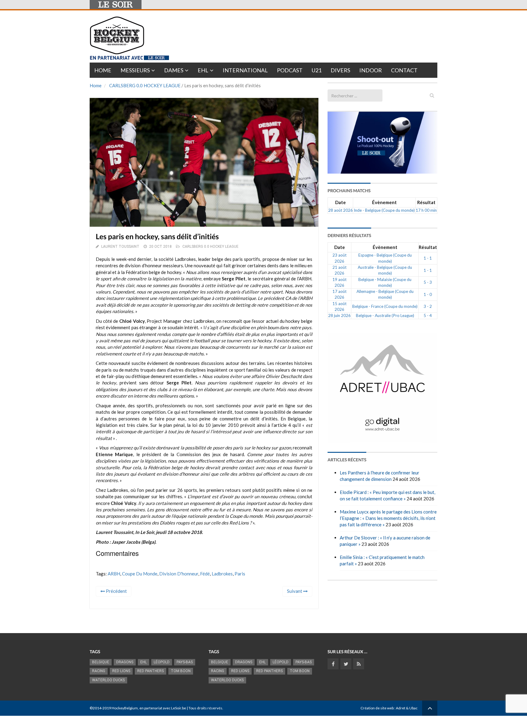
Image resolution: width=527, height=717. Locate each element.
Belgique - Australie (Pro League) (385, 315)
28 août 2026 (340, 210)
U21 (316, 70)
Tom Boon (181, 671)
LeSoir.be (178, 708)
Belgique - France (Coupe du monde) (385, 306)
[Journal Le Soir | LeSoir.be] (116, 4)
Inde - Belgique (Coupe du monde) (384, 210)
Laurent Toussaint (120, 246)
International (245, 70)
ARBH (114, 573)
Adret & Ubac (407, 708)
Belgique (100, 662)
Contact (404, 70)
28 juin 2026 (339, 315)
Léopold (162, 662)
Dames (173, 70)
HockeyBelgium (125, 708)
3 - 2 (428, 306)
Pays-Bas (185, 662)
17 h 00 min (426, 210)
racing (98, 671)
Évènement (384, 202)
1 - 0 (428, 294)
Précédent (116, 591)
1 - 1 (428, 258)
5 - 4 (428, 315)
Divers (340, 70)
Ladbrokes (222, 573)
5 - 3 (428, 282)
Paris (240, 573)
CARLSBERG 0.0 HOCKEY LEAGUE (145, 85)
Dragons (124, 662)
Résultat (426, 202)
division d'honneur (178, 573)
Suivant (295, 591)
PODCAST (290, 70)
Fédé (205, 573)
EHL (203, 70)
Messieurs (135, 70)
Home (102, 70)
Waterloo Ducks (108, 680)
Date (340, 202)
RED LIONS (121, 671)
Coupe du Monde (139, 573)
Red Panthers (150, 671)
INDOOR (370, 70)
